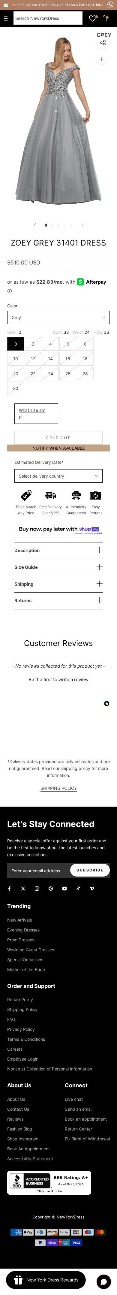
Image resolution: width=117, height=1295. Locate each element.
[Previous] (35, 224)
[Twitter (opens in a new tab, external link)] (23, 888)
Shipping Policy (22, 1009)
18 (85, 358)
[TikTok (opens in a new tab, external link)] (78, 888)
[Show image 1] (46, 225)
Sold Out (58, 438)
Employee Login (22, 1058)
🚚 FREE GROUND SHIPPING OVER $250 (44, 5)
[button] (58, 679)
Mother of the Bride (26, 969)
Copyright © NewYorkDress (58, 1217)
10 (15, 358)
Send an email (78, 1109)
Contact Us (18, 1109)
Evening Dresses (23, 929)
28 (85, 373)
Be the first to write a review (58, 679)
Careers (14, 1049)
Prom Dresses (20, 939)
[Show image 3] (58, 225)
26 (67, 373)
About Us (16, 1099)
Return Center (78, 1128)
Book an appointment (86, 1118)
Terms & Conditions (26, 1039)
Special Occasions (25, 959)
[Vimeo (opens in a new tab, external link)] (92, 888)
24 (50, 373)
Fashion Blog (19, 1128)
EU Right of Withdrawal (87, 1138)
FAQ (11, 1019)
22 (33, 373)
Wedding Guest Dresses (30, 949)
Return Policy (20, 999)
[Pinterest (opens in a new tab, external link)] (51, 888)
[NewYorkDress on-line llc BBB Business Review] (49, 1174)
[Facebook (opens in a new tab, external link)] (9, 888)
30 (15, 388)
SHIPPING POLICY (58, 788)
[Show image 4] (65, 225)
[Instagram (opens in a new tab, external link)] (37, 888)
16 (67, 358)
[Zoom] (101, 59)
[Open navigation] (7, 18)
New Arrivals (19, 919)
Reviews (15, 1118)
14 (50, 358)
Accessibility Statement (30, 1158)
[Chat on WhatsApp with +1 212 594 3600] (110, 5)
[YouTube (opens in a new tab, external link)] (64, 888)
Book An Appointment (28, 1148)
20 (15, 373)
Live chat (74, 1099)
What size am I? (32, 414)
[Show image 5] (71, 225)
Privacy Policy (21, 1029)
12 (33, 358)
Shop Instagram (22, 1138)
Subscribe (90, 870)
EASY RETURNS (91, 5)
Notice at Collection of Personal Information (49, 1068)
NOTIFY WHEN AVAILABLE (58, 448)
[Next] (82, 224)
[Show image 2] (52, 225)
